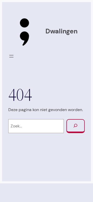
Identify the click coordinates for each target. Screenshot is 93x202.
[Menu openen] (11, 56)
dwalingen (61, 31)
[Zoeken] (75, 126)
